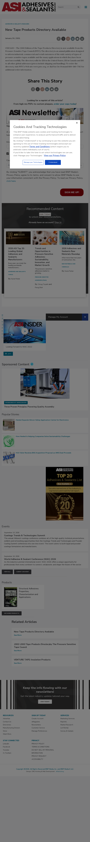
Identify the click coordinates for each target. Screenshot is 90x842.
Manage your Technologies (33, 162)
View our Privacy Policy (55, 155)
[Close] (76, 122)
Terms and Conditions (39, 146)
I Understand (53, 162)
